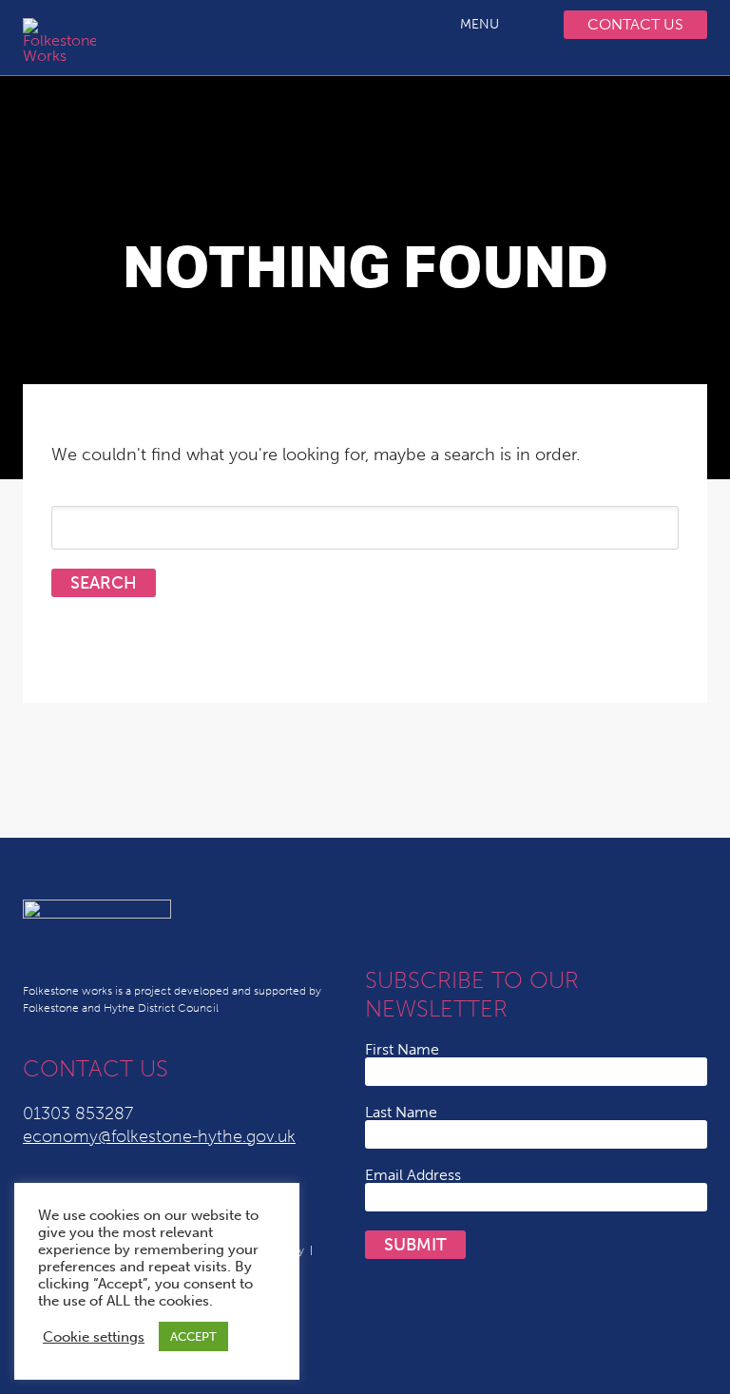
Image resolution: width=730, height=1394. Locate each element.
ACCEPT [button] (193, 1336)
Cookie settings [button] (93, 1337)
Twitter (382, 914)
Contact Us (635, 24)
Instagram (534, 914)
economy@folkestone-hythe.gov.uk (159, 1136)
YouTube (458, 914)
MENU (479, 24)
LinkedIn (420, 914)
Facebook (496, 914)
